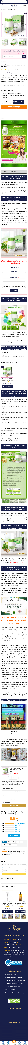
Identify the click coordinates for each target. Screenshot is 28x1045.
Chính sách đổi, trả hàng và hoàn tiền (15, 980)
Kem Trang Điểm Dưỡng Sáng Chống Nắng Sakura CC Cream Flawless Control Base (7, 905)
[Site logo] (14, 5)
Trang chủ (3, 9)
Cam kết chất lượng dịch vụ (12, 986)
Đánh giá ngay (14, 835)
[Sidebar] (2, 315)
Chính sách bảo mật (10, 974)
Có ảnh (14, 844)
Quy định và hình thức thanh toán (14, 983)
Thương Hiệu (11, 9)
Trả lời (3, 856)
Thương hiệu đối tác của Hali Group (14, 993)
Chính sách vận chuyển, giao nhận (14, 977)
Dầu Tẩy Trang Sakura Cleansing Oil (20, 904)
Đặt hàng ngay (14, 805)
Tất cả (4, 841)
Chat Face (19, 1044)
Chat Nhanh (25, 1044)
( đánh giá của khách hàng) (15, 69)
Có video (9, 844)
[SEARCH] (25, 1)
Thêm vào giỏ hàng (18, 101)
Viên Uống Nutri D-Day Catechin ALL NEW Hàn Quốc (7, 380)
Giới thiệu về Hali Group (11, 989)
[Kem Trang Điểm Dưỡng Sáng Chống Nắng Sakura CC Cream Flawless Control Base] (8, 896)
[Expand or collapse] (25, 172)
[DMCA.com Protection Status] (14, 1000)
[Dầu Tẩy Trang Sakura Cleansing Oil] (20, 896)
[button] (2, 24)
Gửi (14, 874)
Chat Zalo (8, 1044)
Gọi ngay (3, 1044)
